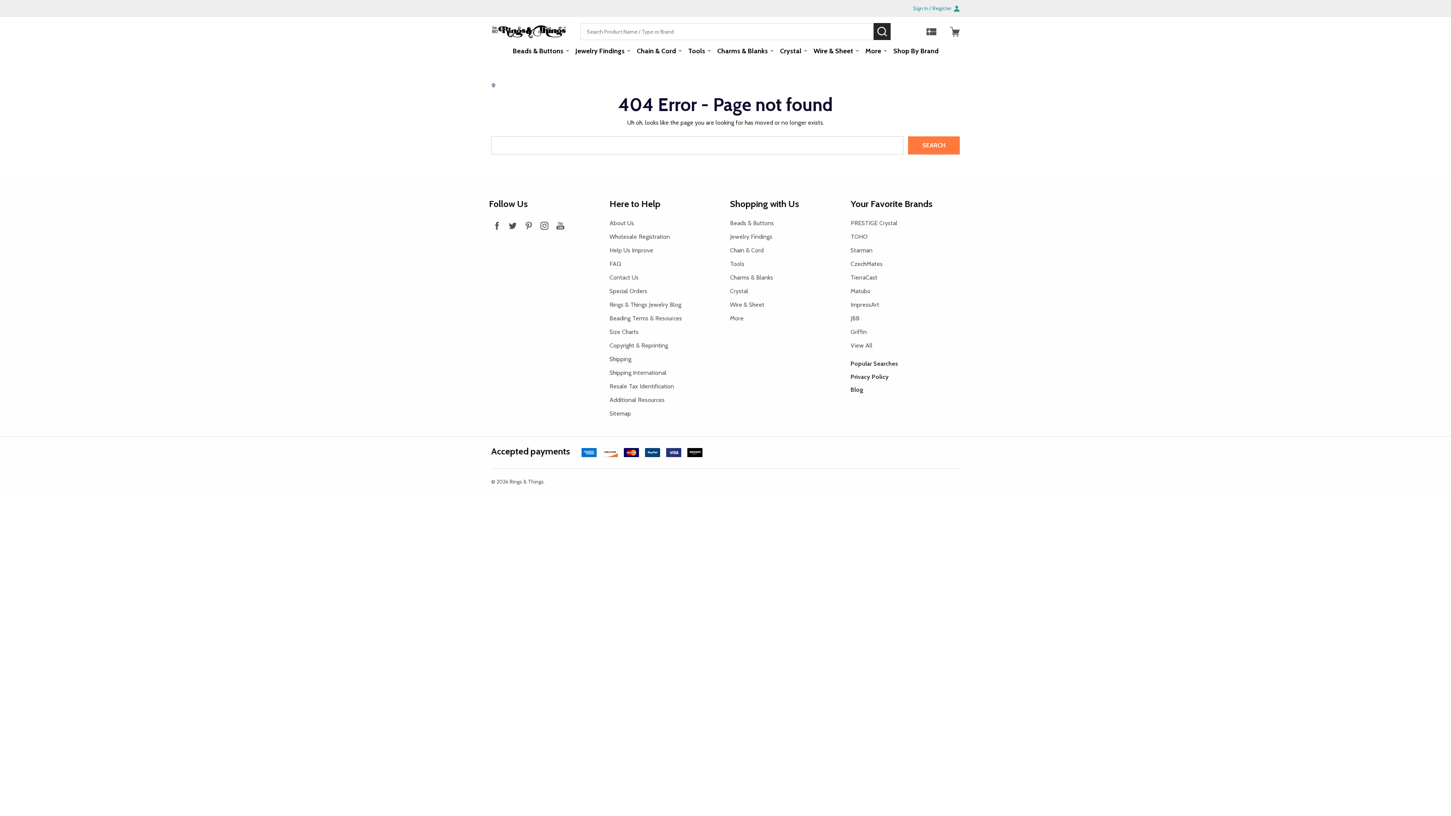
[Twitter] (513, 225)
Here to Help (635, 203)
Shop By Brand (916, 51)
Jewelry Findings (600, 51)
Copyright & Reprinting (638, 345)
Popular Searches (874, 363)
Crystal (790, 51)
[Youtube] (560, 225)
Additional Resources (637, 399)
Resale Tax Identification (641, 386)
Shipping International (638, 372)
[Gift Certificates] (931, 32)
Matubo (861, 291)
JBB (855, 318)
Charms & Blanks (742, 51)
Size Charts (624, 331)
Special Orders (628, 291)
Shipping (620, 359)
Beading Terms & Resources (645, 318)
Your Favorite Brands (892, 203)
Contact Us (624, 277)
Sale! (902, 31)
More (873, 51)
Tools (696, 51)
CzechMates (867, 263)
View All (861, 345)
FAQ (615, 263)
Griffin (859, 331)
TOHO (859, 236)
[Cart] (955, 32)
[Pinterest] (529, 225)
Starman (861, 250)
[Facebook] (497, 225)
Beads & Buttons (538, 51)
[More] (567, 50)
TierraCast (864, 277)
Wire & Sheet (833, 51)
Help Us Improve (631, 250)
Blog (857, 389)
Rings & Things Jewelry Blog (645, 304)
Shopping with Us (764, 203)
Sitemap (620, 413)
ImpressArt (865, 304)
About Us (621, 223)
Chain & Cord (656, 51)
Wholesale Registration (639, 236)
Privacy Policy (870, 376)
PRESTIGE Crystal (874, 223)
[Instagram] (544, 225)
